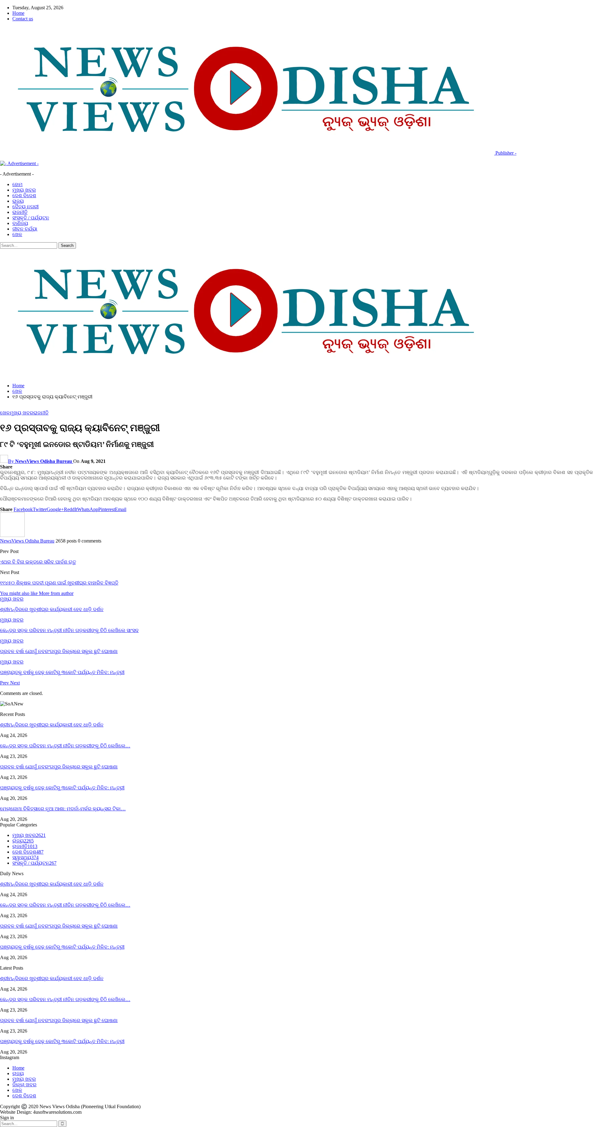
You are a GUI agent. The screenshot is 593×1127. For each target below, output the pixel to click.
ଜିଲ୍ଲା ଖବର (24, 1084)
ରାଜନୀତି (19, 212)
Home (18, 13)
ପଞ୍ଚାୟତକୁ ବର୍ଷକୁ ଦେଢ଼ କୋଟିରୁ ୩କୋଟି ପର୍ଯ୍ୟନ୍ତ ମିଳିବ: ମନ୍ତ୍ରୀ (62, 787)
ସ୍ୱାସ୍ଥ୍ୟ (25, 857)
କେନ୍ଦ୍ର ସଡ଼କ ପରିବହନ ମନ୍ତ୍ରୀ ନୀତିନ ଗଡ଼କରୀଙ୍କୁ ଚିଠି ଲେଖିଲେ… (65, 745)
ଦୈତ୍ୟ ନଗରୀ (25, 206)
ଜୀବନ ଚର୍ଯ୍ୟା (24, 228)
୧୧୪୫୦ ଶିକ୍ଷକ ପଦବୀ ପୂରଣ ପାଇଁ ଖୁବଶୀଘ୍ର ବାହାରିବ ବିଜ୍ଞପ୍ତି (59, 582)
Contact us (22, 18)
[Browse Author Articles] (12, 535)
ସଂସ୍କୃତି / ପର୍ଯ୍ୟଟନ (30, 217)
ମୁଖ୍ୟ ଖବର (24, 190)
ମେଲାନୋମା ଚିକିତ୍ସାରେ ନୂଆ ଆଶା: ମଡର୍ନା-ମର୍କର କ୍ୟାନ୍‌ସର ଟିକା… (63, 808)
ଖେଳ (17, 234)
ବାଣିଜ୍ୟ (20, 223)
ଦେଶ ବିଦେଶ (24, 195)
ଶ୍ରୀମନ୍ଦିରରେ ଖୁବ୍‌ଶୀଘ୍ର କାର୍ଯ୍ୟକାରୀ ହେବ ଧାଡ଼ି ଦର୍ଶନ (51, 724)
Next (15, 682)
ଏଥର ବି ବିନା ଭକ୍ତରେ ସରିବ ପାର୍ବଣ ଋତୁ (38, 561)
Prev (5, 682)
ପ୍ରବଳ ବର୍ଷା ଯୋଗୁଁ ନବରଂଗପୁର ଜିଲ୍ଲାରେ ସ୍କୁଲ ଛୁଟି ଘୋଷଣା (59, 766)
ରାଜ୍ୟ (18, 201)
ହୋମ (17, 184)
